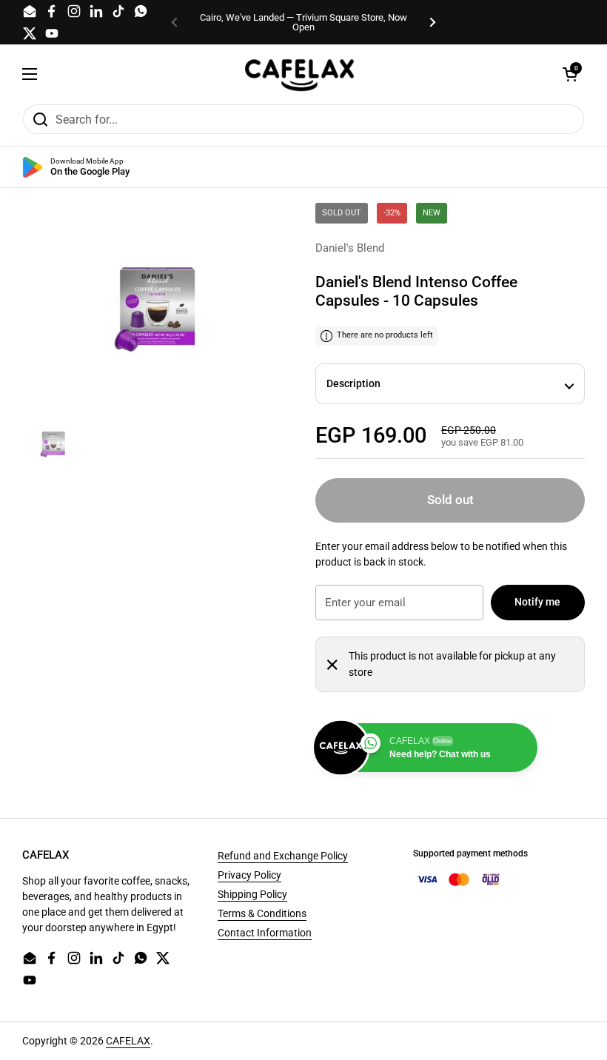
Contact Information (265, 933)
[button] (570, 74)
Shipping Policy (252, 894)
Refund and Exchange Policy (283, 856)
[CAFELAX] (299, 74)
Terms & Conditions (262, 913)
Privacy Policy (249, 875)
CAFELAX (128, 1041)
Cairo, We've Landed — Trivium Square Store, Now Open (303, 22)
